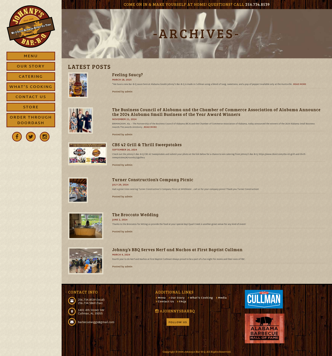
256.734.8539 (257, 4)
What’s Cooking (30, 87)
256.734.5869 (87, 303)
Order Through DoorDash (31, 120)
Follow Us (178, 322)
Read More (299, 84)
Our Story (178, 298)
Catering (31, 76)
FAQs (182, 301)
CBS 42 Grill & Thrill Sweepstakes (147, 144)
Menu (162, 298)
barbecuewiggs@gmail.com (96, 322)
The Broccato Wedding (135, 214)
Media (222, 298)
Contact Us (166, 301)
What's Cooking (201, 298)
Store (31, 107)
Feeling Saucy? (127, 74)
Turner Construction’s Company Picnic (152, 179)
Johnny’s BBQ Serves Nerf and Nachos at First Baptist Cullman (177, 249)
